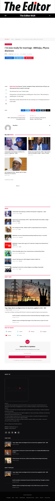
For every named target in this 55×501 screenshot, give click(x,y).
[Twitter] (6, 93)
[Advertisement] (27, 27)
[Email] (6, 103)
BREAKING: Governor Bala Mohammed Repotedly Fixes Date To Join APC (29, 235)
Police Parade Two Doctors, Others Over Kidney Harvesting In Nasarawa (29, 458)
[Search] (49, 15)
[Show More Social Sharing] (35, 58)
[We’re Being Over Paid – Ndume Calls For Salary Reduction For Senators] (16, 164)
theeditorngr (9, 310)
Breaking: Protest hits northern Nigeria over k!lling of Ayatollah (27, 267)
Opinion (20, 261)
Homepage (8, 497)
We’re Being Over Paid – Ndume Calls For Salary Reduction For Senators (15, 173)
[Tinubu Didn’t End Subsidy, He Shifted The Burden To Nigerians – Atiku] (16, 143)
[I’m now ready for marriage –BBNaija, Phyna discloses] (27, 72)
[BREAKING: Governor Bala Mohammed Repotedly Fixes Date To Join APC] (8, 237)
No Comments (23, 54)
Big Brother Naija (14, 86)
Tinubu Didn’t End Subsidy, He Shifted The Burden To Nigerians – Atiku (14, 152)
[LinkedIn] (6, 96)
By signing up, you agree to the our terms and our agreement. (28, 360)
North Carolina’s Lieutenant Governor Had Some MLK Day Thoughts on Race (30, 315)
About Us (41, 497)
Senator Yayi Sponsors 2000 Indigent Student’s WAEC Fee (26, 259)
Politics (21, 237)
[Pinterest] (6, 100)
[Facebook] (6, 90)
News (21, 213)
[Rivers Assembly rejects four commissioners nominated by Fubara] (8, 253)
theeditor (11, 54)
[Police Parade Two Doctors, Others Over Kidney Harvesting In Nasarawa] (8, 460)
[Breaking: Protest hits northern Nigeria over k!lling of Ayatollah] (8, 269)
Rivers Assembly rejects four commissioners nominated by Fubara (28, 251)
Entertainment (8, 44)
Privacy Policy (35, 360)
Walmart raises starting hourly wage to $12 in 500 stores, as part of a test (30, 320)
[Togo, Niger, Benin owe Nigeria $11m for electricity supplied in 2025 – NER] (27, 292)
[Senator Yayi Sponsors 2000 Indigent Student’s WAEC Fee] (8, 261)
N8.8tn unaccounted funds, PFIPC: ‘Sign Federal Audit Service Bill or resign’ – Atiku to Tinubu (39, 152)
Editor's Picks (22, 253)
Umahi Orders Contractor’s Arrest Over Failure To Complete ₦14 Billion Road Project (30, 451)
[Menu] (5, 15)
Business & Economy (30, 497)
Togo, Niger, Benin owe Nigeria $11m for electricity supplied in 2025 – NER (25, 308)
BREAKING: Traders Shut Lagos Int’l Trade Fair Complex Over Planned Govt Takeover (30, 244)
